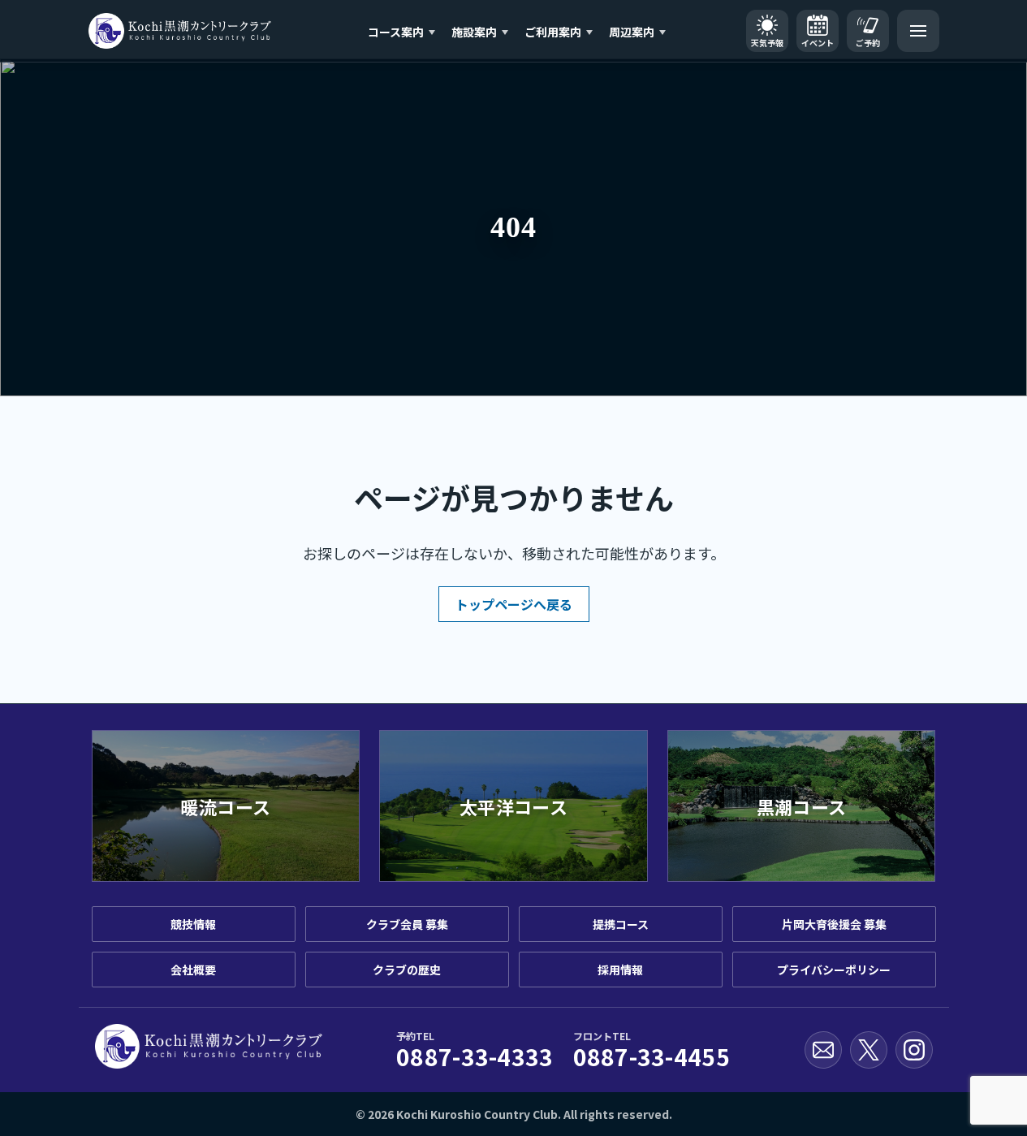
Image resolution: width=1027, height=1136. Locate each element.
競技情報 (193, 924)
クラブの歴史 (407, 969)
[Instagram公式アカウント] (914, 1050)
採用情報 (620, 969)
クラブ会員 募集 (407, 924)
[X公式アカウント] (868, 1050)
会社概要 (193, 969)
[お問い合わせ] (823, 1050)
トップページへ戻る (513, 604)
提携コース (621, 924)
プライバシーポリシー (834, 969)
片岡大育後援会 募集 (834, 924)
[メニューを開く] (918, 31)
